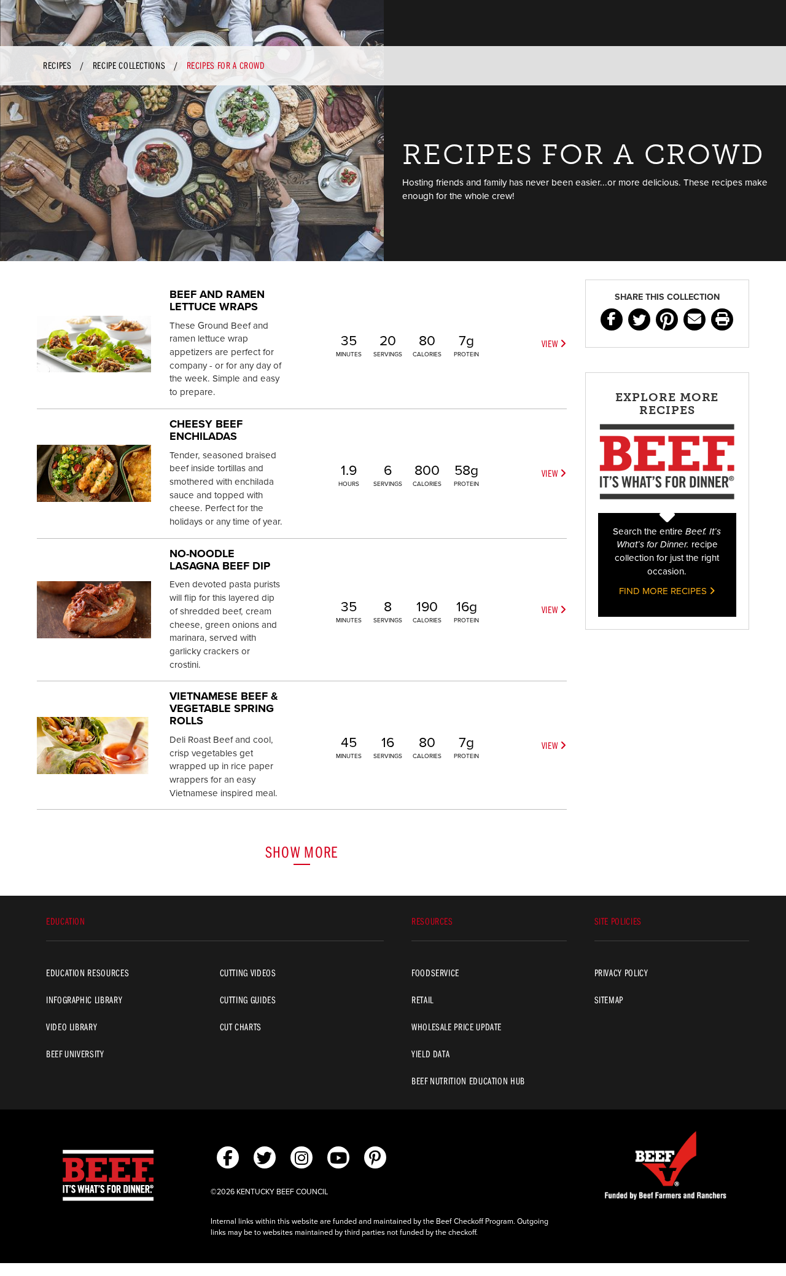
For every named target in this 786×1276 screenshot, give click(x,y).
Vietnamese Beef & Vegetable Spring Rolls (223, 708)
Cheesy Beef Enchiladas (206, 430)
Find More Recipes (664, 591)
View (551, 343)
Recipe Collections (129, 65)
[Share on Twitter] (639, 319)
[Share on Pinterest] (667, 319)
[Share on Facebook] (612, 319)
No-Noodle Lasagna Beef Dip (219, 560)
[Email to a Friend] (694, 319)
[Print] (722, 319)
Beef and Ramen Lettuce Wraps (217, 300)
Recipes (57, 65)
